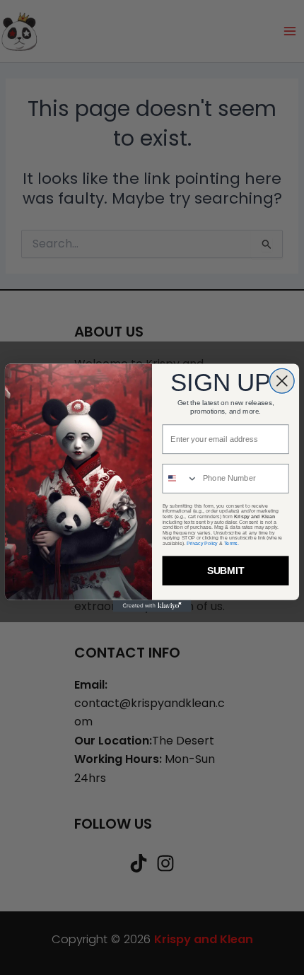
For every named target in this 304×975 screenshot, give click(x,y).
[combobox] (180, 478)
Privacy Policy (201, 543)
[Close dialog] (281, 380)
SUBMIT (226, 570)
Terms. (231, 543)
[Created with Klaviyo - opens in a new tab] (152, 606)
